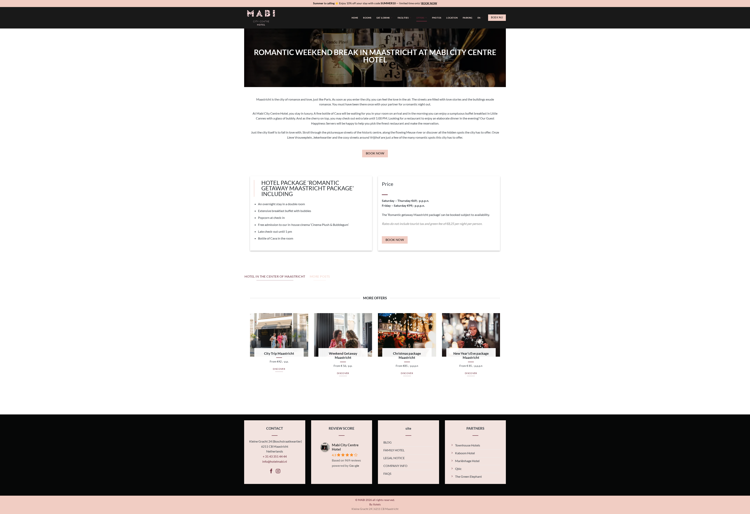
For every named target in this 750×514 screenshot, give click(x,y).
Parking (467, 17)
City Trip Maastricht (279, 353)
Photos (436, 17)
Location (452, 17)
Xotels (377, 504)
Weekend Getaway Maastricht (343, 356)
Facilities (403, 17)
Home (355, 17)
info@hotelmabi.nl (274, 461)
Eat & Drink (383, 17)
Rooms (367, 17)
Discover (279, 369)
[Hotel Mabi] (263, 18)
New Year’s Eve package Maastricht (471, 356)
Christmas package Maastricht (407, 356)
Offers (420, 17)
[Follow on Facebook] (271, 471)
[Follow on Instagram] (278, 471)
